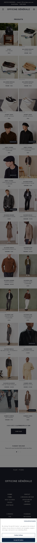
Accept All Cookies (18, 540)
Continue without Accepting (30, 521)
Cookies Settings (18, 535)
